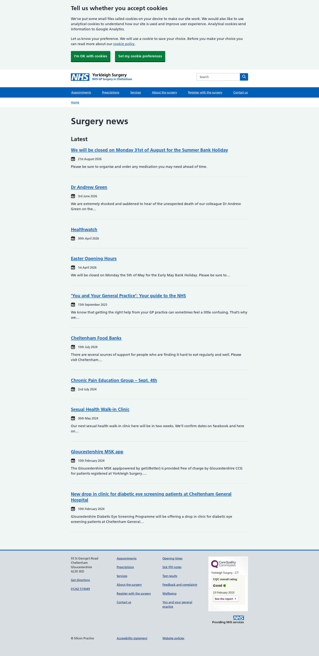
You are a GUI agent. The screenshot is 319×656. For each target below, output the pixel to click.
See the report (224, 598)
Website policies (173, 638)
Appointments (81, 92)
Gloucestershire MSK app (97, 451)
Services (135, 92)
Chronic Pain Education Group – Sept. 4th (114, 380)
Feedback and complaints (179, 584)
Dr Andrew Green (89, 187)
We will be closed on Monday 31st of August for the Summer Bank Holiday (149, 150)
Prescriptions (110, 92)
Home (75, 102)
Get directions (80, 580)
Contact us (240, 92)
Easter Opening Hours (94, 258)
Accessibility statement (132, 638)
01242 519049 (80, 589)
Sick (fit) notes (171, 567)
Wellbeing (169, 593)
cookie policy (124, 44)
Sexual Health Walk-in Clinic (100, 409)
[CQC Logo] (223, 567)
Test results (169, 576)
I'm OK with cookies (90, 56)
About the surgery (164, 92)
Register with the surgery (205, 92)
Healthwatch (84, 229)
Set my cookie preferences (140, 56)
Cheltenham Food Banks (96, 338)
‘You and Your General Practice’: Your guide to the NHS (128, 295)
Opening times (172, 558)
